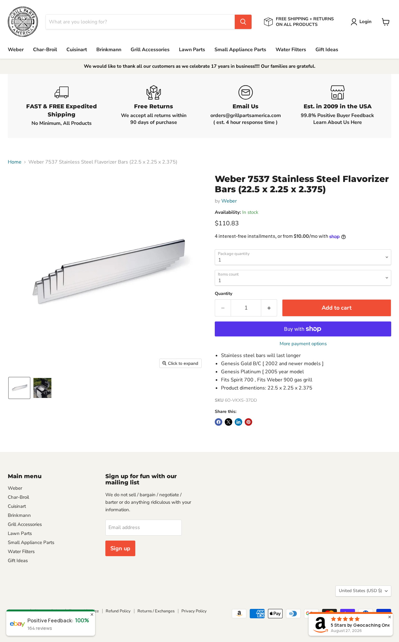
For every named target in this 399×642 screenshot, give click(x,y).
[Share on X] (228, 422)
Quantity (223, 293)
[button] (362, 22)
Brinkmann (108, 49)
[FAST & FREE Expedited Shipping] (62, 106)
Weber (16, 49)
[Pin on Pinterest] (248, 422)
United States (360, 591)
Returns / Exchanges (156, 611)
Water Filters (291, 49)
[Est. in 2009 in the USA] (337, 106)
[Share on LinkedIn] (238, 422)
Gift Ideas (326, 49)
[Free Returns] (154, 106)
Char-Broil (45, 49)
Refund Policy (118, 611)
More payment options (303, 343)
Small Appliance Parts (240, 49)
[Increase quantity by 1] (269, 307)
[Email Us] (245, 106)
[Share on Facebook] (218, 422)
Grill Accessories (150, 49)
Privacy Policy (194, 611)
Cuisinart (76, 49)
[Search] (243, 22)
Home (15, 162)
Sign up (120, 548)
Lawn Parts (192, 49)
